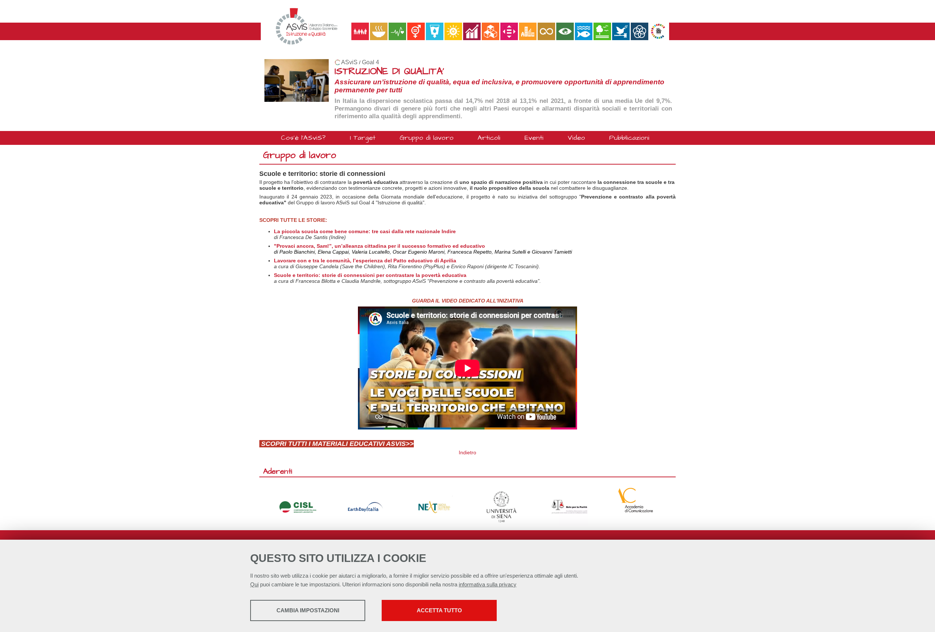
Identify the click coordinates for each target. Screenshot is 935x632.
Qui (254, 584)
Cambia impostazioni (307, 610)
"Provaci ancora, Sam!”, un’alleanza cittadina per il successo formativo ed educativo (379, 246)
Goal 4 (370, 62)
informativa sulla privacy (487, 584)
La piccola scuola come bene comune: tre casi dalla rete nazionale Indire (365, 231)
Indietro (467, 452)
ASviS (349, 62)
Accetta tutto (439, 610)
